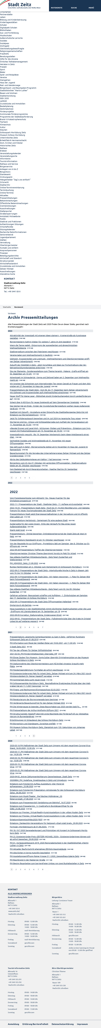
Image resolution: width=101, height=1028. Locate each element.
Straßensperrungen (8, 213)
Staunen (3, 129)
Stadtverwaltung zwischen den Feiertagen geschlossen (34, 351)
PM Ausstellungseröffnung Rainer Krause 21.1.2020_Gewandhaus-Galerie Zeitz (44, 856)
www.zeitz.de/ (14, 911)
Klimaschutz (5, 124)
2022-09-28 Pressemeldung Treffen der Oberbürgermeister (36, 549)
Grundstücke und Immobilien (12, 103)
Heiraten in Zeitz (7, 64)
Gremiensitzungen (8, 205)
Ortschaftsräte (6, 226)
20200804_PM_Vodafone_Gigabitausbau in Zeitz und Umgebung (38, 780)
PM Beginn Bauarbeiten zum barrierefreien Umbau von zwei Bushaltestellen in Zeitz (47, 863)
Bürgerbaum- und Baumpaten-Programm (18, 88)
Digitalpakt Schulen (8, 27)
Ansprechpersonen (8, 250)
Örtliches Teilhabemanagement (14, 61)
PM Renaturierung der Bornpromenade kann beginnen (34, 699)
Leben (2, 17)
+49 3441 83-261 (59, 917)
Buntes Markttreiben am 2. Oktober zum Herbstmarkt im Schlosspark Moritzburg (46, 567)
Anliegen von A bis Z (9, 169)
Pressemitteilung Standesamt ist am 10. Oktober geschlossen (37, 540)
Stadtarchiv (5, 185)
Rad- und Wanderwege (10, 85)
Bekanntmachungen (8, 200)
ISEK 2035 (4, 98)
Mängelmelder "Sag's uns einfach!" (15, 179)
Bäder (2, 72)
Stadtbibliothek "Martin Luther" (14, 90)
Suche (74, 8)
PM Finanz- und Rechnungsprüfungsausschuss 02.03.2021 (35, 689)
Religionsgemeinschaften (11, 51)
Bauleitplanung (6, 106)
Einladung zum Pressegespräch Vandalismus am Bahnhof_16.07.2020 (40, 802)
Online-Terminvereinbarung (12, 187)
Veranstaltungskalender (10, 153)
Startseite (7, 307)
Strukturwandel (7, 261)
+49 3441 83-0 (14, 908)
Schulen (3, 25)
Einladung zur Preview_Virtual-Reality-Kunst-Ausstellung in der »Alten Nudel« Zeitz (46, 812)
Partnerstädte (6, 14)
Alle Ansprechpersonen (20, 893)
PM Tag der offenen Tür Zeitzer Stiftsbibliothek (31, 650)
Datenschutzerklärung (63, 1024)
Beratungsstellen (7, 56)
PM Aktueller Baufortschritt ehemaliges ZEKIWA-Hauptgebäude (38, 849)
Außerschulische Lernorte (11, 38)
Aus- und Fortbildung (9, 32)
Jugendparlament (8, 237)
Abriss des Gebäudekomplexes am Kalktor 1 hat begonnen (35, 459)
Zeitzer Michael (6, 268)
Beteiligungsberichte (9, 255)
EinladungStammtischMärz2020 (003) (26, 819)
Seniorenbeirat (6, 234)
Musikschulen (6, 35)
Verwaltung (5, 242)
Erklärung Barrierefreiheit (35, 1024)
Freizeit (3, 67)
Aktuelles (4, 195)
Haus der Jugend (7, 82)
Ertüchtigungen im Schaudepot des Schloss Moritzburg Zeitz (36, 720)
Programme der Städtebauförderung (16, 116)
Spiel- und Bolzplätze (9, 74)
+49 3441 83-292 (15, 982)
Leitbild (3, 101)
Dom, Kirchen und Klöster (11, 143)
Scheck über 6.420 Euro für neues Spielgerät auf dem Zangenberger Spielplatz (44, 402)
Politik (3, 219)
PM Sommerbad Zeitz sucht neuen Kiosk (27, 679)
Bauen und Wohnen (8, 93)
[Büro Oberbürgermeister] (72, 978)
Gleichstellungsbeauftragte (12, 48)
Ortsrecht (4, 182)
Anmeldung (13, 1024)
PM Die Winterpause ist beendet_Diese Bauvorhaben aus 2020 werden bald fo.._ (45, 706)
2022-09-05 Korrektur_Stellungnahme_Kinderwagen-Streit (36, 615)
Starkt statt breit (17, 530)
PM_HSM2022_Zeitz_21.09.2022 (24, 563)
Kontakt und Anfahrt (9, 247)
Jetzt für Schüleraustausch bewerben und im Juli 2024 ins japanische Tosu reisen (45, 418)
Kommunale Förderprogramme (14, 114)
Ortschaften (5, 12)
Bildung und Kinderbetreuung (13, 19)
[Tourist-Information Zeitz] (28, 976)
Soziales (3, 40)
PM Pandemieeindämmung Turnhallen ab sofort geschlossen (36, 670)
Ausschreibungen (7, 208)
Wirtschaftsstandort (9, 263)
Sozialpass (4, 43)
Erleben (3, 150)
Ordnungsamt (6, 177)
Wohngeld (4, 46)
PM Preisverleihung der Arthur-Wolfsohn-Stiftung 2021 (34, 710)
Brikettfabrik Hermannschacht (13, 140)
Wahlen (3, 240)
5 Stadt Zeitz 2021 (18, 646)
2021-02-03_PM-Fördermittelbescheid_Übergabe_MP (33, 653)
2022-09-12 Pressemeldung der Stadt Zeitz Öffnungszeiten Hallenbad (40, 601)
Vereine (3, 77)
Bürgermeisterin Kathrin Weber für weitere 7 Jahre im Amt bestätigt (40, 341)
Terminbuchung (7, 190)
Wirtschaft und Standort (11, 258)
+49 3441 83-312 (59, 914)
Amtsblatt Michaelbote (10, 216)
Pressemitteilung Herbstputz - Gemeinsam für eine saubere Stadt (39, 520)
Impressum (82, 1024)
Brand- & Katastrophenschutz (13, 119)
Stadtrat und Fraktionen (10, 221)
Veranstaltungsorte (8, 156)
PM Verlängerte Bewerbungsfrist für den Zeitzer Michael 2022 (37, 703)
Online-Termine (7, 192)
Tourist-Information (8, 161)
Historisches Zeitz (8, 145)
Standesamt (5, 174)
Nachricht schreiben (16, 914)
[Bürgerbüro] (72, 908)
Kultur (3, 127)
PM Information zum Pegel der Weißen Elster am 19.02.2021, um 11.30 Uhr (43, 643)
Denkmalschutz (6, 109)
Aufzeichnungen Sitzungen (11, 224)
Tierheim (4, 122)
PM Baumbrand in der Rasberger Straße (27, 860)
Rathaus (3, 148)
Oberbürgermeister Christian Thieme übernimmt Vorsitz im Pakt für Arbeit (43, 553)
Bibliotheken (5, 30)
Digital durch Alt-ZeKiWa (20, 605)
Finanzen (4, 253)
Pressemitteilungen (8, 198)
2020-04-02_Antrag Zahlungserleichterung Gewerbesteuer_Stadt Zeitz (41, 776)
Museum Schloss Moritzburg (12, 135)
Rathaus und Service (9, 164)
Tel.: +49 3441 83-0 (12, 291)
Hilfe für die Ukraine (9, 59)
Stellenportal (6, 211)
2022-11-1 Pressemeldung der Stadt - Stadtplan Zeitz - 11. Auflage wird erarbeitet (46, 504)
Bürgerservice (6, 166)
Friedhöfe (4, 53)
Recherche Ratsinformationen (13, 232)
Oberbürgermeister (9, 245)
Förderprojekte (7, 111)
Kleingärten (5, 80)
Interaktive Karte (7, 274)
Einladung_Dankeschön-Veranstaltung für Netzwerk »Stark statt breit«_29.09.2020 (46, 823)
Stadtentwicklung (8, 95)
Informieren (5, 158)
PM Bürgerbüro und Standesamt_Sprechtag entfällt (33, 723)
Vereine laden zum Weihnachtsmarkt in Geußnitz (31, 355)
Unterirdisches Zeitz (9, 137)
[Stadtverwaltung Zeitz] (50, 287)
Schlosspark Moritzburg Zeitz (13, 132)
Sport (2, 69)
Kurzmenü (18, 307)
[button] (91, 8)
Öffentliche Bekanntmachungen (14, 203)
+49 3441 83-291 (15, 979)
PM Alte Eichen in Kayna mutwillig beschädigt (30, 852)
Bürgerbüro (5, 171)
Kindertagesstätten (8, 22)
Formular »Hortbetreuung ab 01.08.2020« (28, 826)
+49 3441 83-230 (59, 985)
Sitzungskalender (7, 229)
